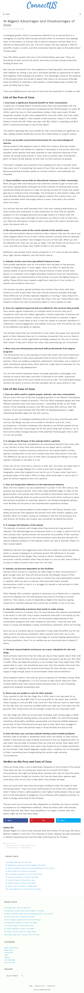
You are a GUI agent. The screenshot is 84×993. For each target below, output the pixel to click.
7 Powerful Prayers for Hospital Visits (18, 847)
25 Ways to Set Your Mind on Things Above (21, 886)
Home (31, 986)
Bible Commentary (11, 948)
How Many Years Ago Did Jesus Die (18, 862)
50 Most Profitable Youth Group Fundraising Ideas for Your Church (30, 868)
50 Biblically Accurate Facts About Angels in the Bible (25, 865)
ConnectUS (42, 5)
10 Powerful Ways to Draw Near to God (20, 880)
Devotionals (8, 952)
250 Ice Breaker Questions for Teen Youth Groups (24, 874)
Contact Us (51, 986)
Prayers (7, 957)
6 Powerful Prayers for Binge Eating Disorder (20, 845)
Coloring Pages (9, 960)
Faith (6, 955)
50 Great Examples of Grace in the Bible (21, 883)
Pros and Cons (10, 843)
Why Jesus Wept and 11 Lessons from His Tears (23, 889)
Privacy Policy (40, 986)
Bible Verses (8, 950)
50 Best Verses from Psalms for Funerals (21, 871)
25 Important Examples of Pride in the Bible (22, 877)
